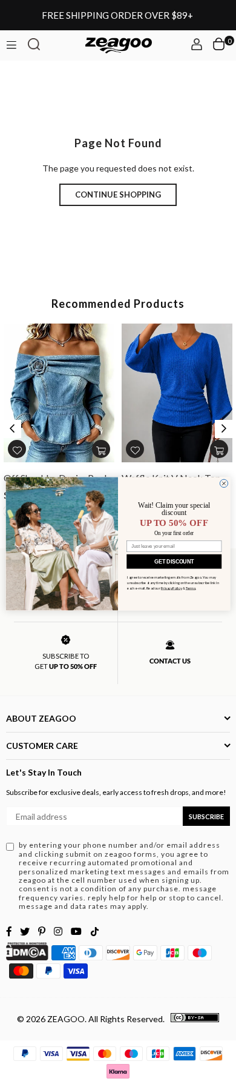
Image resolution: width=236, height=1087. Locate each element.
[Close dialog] (224, 483)
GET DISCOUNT (174, 561)
